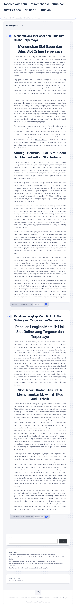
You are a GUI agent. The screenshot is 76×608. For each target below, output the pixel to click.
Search (11, 538)
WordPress (37, 602)
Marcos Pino (28, 304)
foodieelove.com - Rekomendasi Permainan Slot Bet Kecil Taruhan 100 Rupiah (34, 7)
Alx (49, 602)
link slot (31, 353)
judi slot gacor (41, 140)
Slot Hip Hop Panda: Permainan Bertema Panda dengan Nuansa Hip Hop (32, 561)
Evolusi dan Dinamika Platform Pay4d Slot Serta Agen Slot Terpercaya (32, 554)
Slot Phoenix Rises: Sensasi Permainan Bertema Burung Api (28, 568)
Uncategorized (38, 304)
